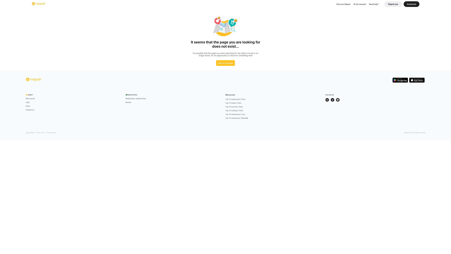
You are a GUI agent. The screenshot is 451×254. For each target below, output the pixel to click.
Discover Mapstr (343, 4)
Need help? (374, 4)
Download (411, 4)
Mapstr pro (393, 4)
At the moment (360, 4)
